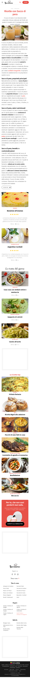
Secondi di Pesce (21, 590)
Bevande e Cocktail (21, 595)
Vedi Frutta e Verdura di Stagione (22, 613)
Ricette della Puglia (22, 625)
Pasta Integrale (7, 595)
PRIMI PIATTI (15, 287)
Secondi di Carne (21, 593)
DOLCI (15, 412)
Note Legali (12, 669)
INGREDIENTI (16, 8)
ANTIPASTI (15, 433)
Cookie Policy (23, 669)
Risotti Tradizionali (8, 597)
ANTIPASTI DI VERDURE (15, 314)
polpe (3, 136)
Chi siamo (6, 669)
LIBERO (2, 664)
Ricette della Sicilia (22, 623)
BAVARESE (15, 208)
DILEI (16, 666)
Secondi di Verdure (21, 588)
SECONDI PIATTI (15, 339)
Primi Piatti (6, 588)
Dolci (18, 597)
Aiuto (20, 670)
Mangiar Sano (6, 623)
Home (12, 8)
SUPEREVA (18, 667)
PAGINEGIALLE (12, 664)
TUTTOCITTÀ (12, 666)
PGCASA (27, 664)
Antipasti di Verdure (8, 586)
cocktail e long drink (14, 71)
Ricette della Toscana (20, 628)
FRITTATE (15, 392)
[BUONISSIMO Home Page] (9, 2)
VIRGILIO (7, 664)
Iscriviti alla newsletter (15, 524)
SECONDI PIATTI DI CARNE (15, 453)
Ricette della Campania (6, 629)
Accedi (25, 2)
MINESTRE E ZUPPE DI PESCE (15, 473)
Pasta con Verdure (7, 593)
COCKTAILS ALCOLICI (15, 244)
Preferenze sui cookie (13, 670)
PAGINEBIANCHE (5, 666)
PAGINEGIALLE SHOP (20, 664)
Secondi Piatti (20, 586)
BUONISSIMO (12, 667)
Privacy (17, 669)
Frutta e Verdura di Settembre (21, 610)
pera (23, 96)
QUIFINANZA (25, 666)
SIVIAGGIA (20, 666)
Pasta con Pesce (7, 590)
